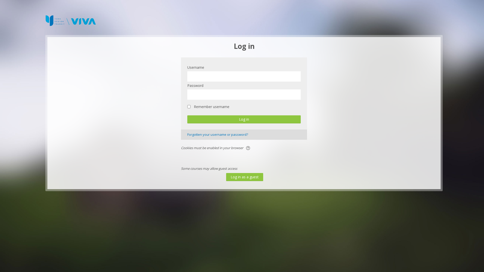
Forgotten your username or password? (217, 134)
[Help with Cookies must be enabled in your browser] (247, 148)
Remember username (211, 106)
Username (195, 67)
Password (195, 85)
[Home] (70, 20)
